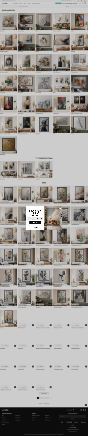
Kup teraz (35, 222)
